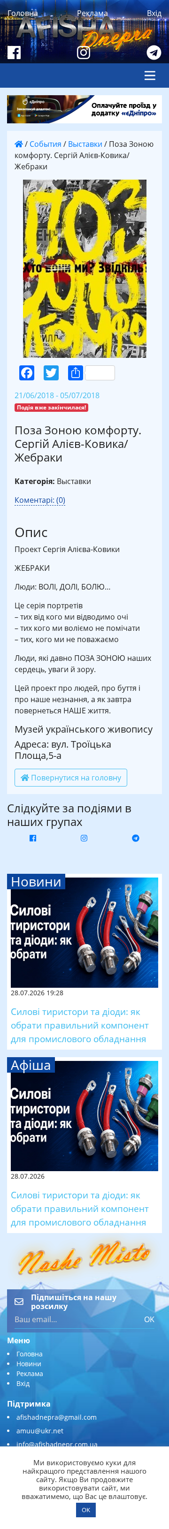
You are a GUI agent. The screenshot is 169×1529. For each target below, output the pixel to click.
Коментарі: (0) (40, 500)
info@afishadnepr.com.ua (57, 1444)
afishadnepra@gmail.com (56, 1417)
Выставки (85, 144)
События (45, 144)
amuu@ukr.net (39, 1430)
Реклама (92, 13)
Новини (28, 1363)
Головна (23, 13)
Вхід (154, 13)
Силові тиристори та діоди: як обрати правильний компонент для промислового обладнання (80, 1025)
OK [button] (86, 1510)
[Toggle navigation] (149, 75)
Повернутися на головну (75, 777)
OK (149, 1319)
